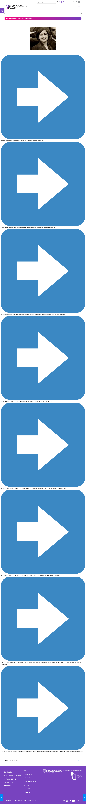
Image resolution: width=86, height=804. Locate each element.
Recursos (27, 789)
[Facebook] (71, 2)
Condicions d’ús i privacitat (13, 800)
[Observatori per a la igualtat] (16, 6)
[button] (2, 10)
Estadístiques (28, 778)
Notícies (26, 785)
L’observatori (28, 774)
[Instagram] (76, 2)
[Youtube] (79, 2)
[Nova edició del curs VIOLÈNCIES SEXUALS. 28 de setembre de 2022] (84, 797)
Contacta (27, 792)
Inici (25, 771)
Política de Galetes (29, 800)
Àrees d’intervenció (30, 781)
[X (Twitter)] (73, 2)
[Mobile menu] (78, 6)
